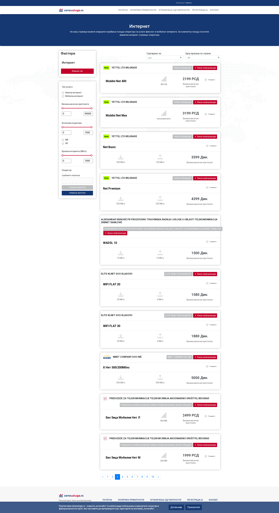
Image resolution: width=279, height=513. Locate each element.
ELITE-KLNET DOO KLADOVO (178, 274)
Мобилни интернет (74, 96)
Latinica (189, 3)
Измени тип (77, 71)
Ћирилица (180, 3)
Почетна (123, 10)
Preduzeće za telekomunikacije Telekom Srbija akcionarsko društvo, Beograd (156, 405)
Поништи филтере (77, 187)
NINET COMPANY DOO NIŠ (179, 357)
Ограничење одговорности (174, 10)
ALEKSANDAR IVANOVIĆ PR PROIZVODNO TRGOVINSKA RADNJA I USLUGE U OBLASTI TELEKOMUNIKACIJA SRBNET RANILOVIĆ (162, 229)
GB (66, 143)
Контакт (214, 10)
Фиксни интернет (73, 92)
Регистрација (200, 10)
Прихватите (193, 507)
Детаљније (176, 507)
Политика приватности (143, 10)
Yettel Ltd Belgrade (182, 68)
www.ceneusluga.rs (76, 506)
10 (152, 476)
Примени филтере (77, 193)
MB (66, 140)
